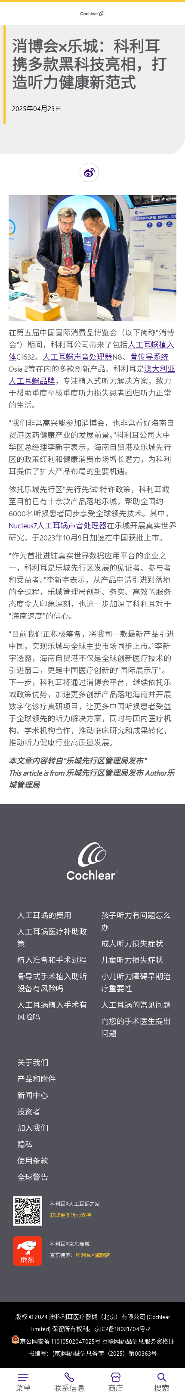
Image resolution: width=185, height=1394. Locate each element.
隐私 (25, 1144)
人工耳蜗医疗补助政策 (52, 937)
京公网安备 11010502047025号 (60, 1341)
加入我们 (32, 1128)
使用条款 (32, 1160)
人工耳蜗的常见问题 (136, 1004)
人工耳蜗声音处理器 (77, 356)
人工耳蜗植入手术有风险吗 (52, 1010)
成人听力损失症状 (132, 943)
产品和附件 (36, 1079)
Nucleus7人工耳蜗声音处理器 (58, 525)
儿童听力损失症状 (132, 960)
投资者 (28, 1111)
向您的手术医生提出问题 (136, 1027)
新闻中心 (32, 1095)
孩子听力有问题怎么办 (136, 921)
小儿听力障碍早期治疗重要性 (136, 982)
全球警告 (32, 1177)
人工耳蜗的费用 (44, 915)
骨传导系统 (149, 356)
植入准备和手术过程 (52, 960)
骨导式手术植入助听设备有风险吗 (52, 982)
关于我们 (32, 1062)
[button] (89, 172)
